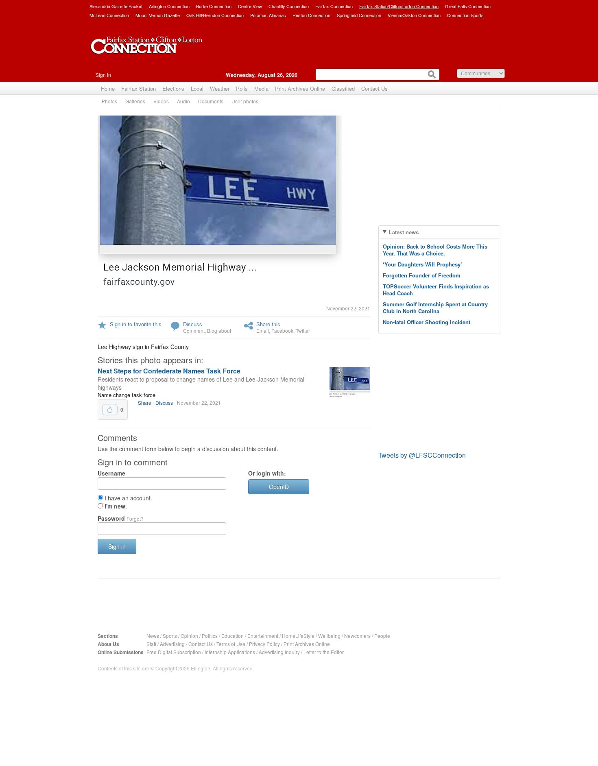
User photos (244, 101)
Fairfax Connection (334, 6)
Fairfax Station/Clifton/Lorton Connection (399, 6)
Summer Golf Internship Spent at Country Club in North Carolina (435, 307)
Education (232, 635)
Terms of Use (230, 643)
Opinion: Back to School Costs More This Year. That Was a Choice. (435, 249)
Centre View (250, 6)
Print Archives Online (300, 88)
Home (108, 88)
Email (262, 330)
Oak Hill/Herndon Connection (215, 15)
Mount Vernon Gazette (157, 15)
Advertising (172, 643)
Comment (194, 330)
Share (144, 402)
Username (111, 473)
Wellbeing (329, 635)
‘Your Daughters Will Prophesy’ (422, 264)
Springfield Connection (359, 15)
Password (121, 518)
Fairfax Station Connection (146, 51)
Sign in (103, 74)
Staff (151, 643)
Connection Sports (465, 15)
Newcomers (357, 635)
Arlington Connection (169, 6)
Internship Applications (230, 651)
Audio (183, 101)
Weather (219, 88)
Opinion (189, 635)
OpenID (279, 486)
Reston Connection (311, 15)
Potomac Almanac (268, 15)
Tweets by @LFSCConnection (422, 455)
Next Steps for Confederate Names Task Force (169, 370)
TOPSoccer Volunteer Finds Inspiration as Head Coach (436, 289)
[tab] (439, 232)
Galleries (135, 101)
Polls (242, 88)
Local (197, 88)
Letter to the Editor (323, 651)
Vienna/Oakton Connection (414, 15)
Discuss (192, 324)
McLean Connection (109, 15)
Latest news (404, 232)
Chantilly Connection (288, 6)
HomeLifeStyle (298, 635)
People (382, 635)
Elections (173, 88)
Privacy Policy (264, 643)
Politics (210, 635)
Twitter (303, 330)
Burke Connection (213, 6)
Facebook (282, 330)
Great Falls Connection (468, 6)
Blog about (219, 330)
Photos (109, 101)
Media (261, 88)
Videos (161, 101)
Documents (210, 101)
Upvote (110, 409)
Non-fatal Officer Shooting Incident (426, 322)
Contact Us (374, 88)
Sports (170, 635)
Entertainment (262, 635)
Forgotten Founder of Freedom (422, 275)
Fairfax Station (138, 88)
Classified (343, 88)
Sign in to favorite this (136, 324)
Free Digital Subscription (173, 651)
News (152, 635)
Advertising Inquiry (279, 651)
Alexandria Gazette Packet (115, 6)
